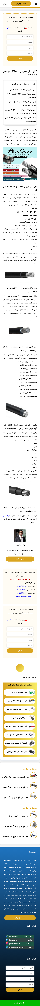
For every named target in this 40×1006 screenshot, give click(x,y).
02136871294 (21, 593)
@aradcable (13, 940)
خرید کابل (6, 515)
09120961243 (21, 586)
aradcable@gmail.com (23, 596)
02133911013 (21, 590)
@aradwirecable (14, 944)
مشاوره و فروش (21, 3)
